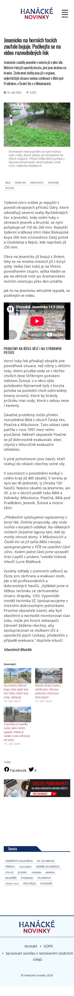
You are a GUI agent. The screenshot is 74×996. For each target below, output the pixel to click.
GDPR (47, 946)
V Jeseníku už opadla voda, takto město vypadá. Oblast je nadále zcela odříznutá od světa (17, 732)
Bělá (7, 182)
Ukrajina (36, 872)
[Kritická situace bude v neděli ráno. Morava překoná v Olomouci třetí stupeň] (49, 676)
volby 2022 (12, 883)
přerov (10, 866)
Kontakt (30, 946)
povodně (53, 182)
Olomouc (44, 878)
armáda (50, 872)
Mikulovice (36, 182)
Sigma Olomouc (48, 866)
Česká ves (20, 182)
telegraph (25, 866)
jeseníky (22, 872)
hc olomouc (46, 861)
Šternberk (27, 877)
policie (9, 872)
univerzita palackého (19, 861)
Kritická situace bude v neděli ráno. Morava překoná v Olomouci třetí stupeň (48, 691)
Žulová (9, 187)
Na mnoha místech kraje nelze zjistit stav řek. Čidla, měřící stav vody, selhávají (16, 691)
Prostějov (29, 883)
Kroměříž (11, 877)
